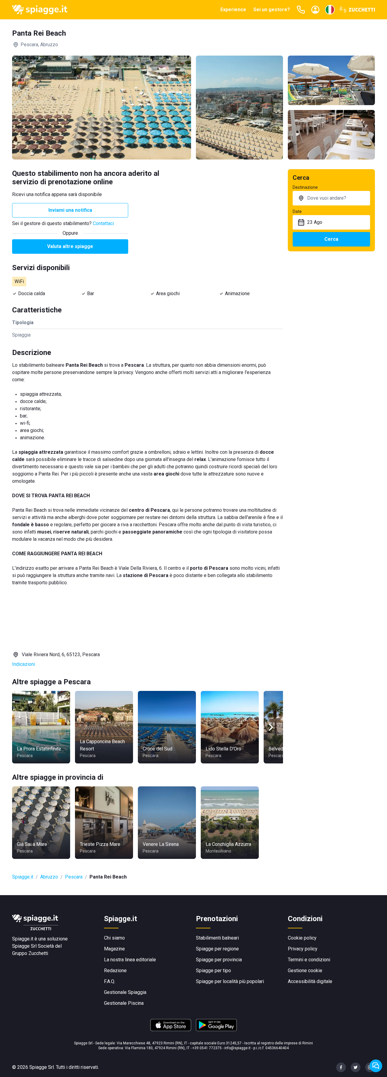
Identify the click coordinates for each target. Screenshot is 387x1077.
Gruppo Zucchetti (30, 953)
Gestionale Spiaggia (125, 992)
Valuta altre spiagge (70, 246)
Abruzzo (49, 877)
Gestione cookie (305, 970)
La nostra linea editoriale (130, 960)
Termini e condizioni (309, 960)
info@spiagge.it (237, 1048)
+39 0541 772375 (207, 1048)
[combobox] (331, 198)
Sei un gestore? (271, 9)
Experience (233, 9)
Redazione (115, 970)
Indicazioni (23, 664)
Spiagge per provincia (219, 960)
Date (297, 211)
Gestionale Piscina (124, 1003)
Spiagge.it (22, 877)
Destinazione (305, 187)
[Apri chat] (375, 1065)
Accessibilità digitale (310, 981)
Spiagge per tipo (213, 970)
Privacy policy (302, 949)
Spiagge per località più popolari (230, 981)
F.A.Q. (109, 981)
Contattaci (103, 223)
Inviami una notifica (70, 210)
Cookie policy (302, 938)
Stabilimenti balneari (217, 938)
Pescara (74, 877)
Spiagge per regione (217, 949)
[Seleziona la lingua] (330, 10)
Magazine (114, 949)
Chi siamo (114, 938)
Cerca (331, 239)
